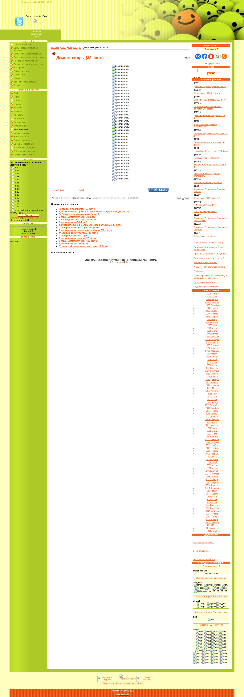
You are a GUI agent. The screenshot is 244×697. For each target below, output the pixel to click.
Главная (37, 31)
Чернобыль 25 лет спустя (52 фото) (211, 151)
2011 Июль (212, 399)
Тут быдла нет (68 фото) (205, 205)
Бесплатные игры (201, 551)
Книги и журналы (22, 136)
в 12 (17, 173)
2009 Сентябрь (212, 336)
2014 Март (212, 491)
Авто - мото (19, 118)
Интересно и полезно (24, 147)
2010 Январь (212, 348)
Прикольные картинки (24, 155)
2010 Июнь (212, 362)
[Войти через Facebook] (204, 56)
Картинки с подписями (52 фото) (77, 209)
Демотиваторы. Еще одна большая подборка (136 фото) (90, 225)
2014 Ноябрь (212, 514)
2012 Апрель (212, 425)
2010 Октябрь (212, 374)
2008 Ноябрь (212, 308)
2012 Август (212, 436)
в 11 (17, 170)
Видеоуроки (19, 122)
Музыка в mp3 (21, 126)
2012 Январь (212, 416)
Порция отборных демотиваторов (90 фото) (83, 246)
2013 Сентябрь (212, 474)
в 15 (17, 183)
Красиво (18, 107)
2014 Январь (212, 485)
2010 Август (212, 368)
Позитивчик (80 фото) (204, 282)
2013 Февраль (212, 454)
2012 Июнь (212, 431)
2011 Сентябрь (212, 405)
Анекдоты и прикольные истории (209, 267)
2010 (63, 47)
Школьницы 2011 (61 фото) (207, 93)
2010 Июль (212, 365)
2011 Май (212, 394)
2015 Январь (212, 519)
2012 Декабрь (212, 448)
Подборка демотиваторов (73, 235)
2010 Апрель (212, 356)
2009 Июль (212, 331)
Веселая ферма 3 (211, 566)
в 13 (17, 176)
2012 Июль (212, 434)
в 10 (17, 167)
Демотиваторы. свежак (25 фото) (77, 238)
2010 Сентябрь (212, 371)
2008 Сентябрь (212, 302)
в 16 (17, 186)
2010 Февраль (212, 351)
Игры (16, 97)
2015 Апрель (212, 528)
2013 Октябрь (212, 476)
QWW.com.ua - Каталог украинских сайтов (122, 683)
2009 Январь (212, 314)
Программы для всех (203, 542)
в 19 (17, 195)
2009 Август (212, 334)
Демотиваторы (21, 129)
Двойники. (198, 271)
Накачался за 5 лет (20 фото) (208, 182)
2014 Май (212, 496)
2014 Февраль (212, 488)
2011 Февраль (212, 385)
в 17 (17, 189)
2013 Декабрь (212, 482)
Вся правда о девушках (205, 211)
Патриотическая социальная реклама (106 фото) (208, 107)
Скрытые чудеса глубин (211, 625)
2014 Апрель (212, 494)
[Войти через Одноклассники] (224, 56)
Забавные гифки (22, 133)
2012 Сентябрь (212, 439)
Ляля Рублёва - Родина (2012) (208, 243)
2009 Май (212, 325)
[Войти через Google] (218, 56)
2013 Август (212, 471)
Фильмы (18, 111)
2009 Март (212, 319)
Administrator (102, 198)
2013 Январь (212, 451)
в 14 (17, 179)
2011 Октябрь (212, 408)
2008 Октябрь (212, 305)
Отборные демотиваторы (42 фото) (79, 214)
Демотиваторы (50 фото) (73, 222)
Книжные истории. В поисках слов (211, 596)
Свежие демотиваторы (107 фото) (78, 241)
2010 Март (212, 354)
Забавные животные (24, 144)
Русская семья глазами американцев (205, 125)
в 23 (17, 207)
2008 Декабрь (212, 311)
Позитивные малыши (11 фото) (209, 258)
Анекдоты (18, 115)
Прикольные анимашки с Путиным (210, 254)
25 (80, 47)
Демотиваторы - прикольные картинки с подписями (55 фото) (94, 211)
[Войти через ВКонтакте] (198, 56)
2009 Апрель (212, 322)
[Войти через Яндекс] (211, 56)
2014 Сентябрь (212, 508)
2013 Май (212, 462)
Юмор (17, 100)
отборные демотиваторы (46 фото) (79, 233)
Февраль (72, 47)
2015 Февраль (212, 522)
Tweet (81, 190)
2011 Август (212, 402)
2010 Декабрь (212, 379)
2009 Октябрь (212, 339)
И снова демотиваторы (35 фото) (77, 219)
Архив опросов (30, 218)
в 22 (17, 204)
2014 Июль (212, 502)
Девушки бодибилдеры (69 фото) (210, 86)
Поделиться (58, 190)
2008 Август (212, 299)
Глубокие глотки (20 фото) (206, 158)
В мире (17, 104)
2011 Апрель (212, 391)
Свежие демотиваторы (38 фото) (77, 217)
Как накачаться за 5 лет (205, 262)
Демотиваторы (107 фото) (73, 243)
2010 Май (212, 359)
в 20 (17, 198)
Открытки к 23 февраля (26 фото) (210, 100)
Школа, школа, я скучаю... (206, 236)
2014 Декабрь (212, 516)
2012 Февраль (212, 419)
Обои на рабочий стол (24, 151)
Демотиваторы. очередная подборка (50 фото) (85, 230)
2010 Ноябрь (212, 376)
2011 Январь (212, 382)
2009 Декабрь (212, 345)
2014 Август (212, 505)
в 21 (17, 201)
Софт (16, 93)
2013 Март (212, 456)
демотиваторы (119, 198)
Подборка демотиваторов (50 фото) (79, 227)
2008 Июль (212, 296)
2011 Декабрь (212, 414)
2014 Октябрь (212, 511)
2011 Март (212, 388)
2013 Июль (212, 468)
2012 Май (212, 428)
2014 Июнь (212, 499)
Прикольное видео (23, 140)
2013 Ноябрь (212, 479)
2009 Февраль (212, 316)
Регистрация (37, 34)
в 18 (17, 192)
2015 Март (212, 525)
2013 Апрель (212, 459)
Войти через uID (211, 49)
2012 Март (212, 422)
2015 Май (212, 531)
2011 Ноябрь (212, 411)
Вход (37, 36)
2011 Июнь (212, 396)
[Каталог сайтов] (116, 681)
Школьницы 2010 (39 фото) (207, 198)
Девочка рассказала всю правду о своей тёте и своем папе (210, 276)
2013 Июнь (212, 465)
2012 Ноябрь (212, 445)
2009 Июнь (212, 328)
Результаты (16, 218)
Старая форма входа (211, 63)
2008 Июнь (212, 294)
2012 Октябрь (212, 442)
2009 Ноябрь (212, 342)
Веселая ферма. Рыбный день (211, 578)
